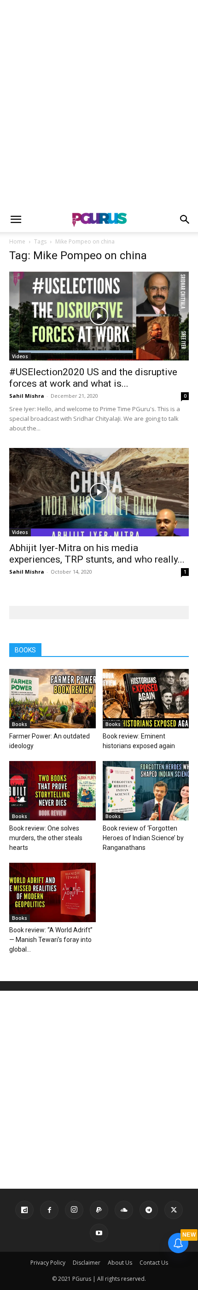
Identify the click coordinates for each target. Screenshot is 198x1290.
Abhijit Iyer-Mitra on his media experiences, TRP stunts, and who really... (97, 553)
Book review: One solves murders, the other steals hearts (45, 838)
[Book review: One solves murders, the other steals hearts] (52, 790)
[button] (15, 219)
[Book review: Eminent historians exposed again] (146, 698)
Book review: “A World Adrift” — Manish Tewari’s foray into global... (51, 939)
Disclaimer (86, 1263)
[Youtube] (99, 1233)
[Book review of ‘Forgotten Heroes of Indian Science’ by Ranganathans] (146, 790)
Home (17, 241)
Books (19, 724)
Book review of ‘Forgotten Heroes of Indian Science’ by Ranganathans (143, 838)
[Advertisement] (99, 104)
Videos (20, 356)
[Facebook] (49, 1210)
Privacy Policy (47, 1263)
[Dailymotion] (24, 1210)
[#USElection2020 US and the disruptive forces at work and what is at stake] (99, 316)
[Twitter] (173, 1210)
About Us (120, 1263)
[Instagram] (74, 1210)
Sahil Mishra (26, 395)
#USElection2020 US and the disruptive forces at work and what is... (93, 377)
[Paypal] (99, 1210)
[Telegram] (149, 1210)
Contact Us (154, 1263)
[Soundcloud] (124, 1210)
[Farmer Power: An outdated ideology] (52, 698)
